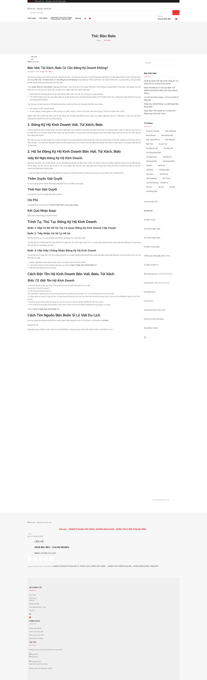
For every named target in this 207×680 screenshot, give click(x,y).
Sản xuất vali (34, 58)
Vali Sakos (150, 174)
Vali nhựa (149, 170)
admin (32, 72)
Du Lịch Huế (163, 144)
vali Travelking (151, 178)
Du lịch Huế (148, 211)
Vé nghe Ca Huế (149, 265)
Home (98, 40)
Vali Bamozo (167, 157)
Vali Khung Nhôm (169, 161)
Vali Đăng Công (151, 191)
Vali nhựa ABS (164, 170)
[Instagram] (35, 559)
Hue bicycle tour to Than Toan (154, 310)
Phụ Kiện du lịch (152, 148)
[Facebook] (29, 559)
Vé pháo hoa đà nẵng (151, 247)
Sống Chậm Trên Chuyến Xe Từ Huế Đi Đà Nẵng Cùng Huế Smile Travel (159, 112)
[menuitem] (31, 18)
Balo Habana (151, 135)
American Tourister (152, 131)
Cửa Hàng (32, 598)
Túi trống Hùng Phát (153, 153)
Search (176, 12)
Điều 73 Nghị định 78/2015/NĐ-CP (84, 265)
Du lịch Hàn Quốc (42, 664)
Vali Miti (149, 165)
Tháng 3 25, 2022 (46, 72)
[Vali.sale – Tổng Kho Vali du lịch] (39, 9)
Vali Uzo (149, 187)
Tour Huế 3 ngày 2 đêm (152, 229)
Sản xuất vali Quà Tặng (37, 607)
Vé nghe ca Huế (149, 220)
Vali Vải (160, 187)
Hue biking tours (149, 292)
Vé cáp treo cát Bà (45, 668)
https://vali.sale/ (38, 566)
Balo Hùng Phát (167, 135)
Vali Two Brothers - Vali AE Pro (157, 183)
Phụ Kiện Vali (168, 148)
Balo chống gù (170, 131)
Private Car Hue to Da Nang (154, 319)
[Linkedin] (40, 559)
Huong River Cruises (151, 328)
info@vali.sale (48, 552)
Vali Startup (164, 174)
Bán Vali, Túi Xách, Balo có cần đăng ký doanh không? (67, 68)
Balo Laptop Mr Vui (153, 140)
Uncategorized (151, 157)
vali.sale (105, 320)
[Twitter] (51, 559)
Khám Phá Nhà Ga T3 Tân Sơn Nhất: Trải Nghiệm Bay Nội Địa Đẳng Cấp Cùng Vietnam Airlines (161, 90)
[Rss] (46, 559)
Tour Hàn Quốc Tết (150, 202)
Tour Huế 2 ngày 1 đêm (152, 238)
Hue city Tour (148, 301)
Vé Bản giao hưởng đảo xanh (154, 256)
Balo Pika (149, 144)
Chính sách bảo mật (36, 632)
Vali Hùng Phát (151, 161)
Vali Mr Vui (161, 165)
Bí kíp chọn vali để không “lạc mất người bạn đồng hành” (161, 105)
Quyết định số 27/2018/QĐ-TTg (44, 87)
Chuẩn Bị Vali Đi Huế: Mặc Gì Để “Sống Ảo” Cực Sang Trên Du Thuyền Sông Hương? (161, 82)
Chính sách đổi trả (35, 628)
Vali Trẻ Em (166, 178)
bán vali (89, 151)
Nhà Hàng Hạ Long (151, 274)
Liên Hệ (31, 610)
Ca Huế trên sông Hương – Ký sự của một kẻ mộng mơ (161, 98)
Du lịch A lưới (148, 283)
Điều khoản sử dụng (36, 638)
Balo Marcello (170, 140)
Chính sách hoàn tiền (36, 635)
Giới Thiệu (32, 595)
